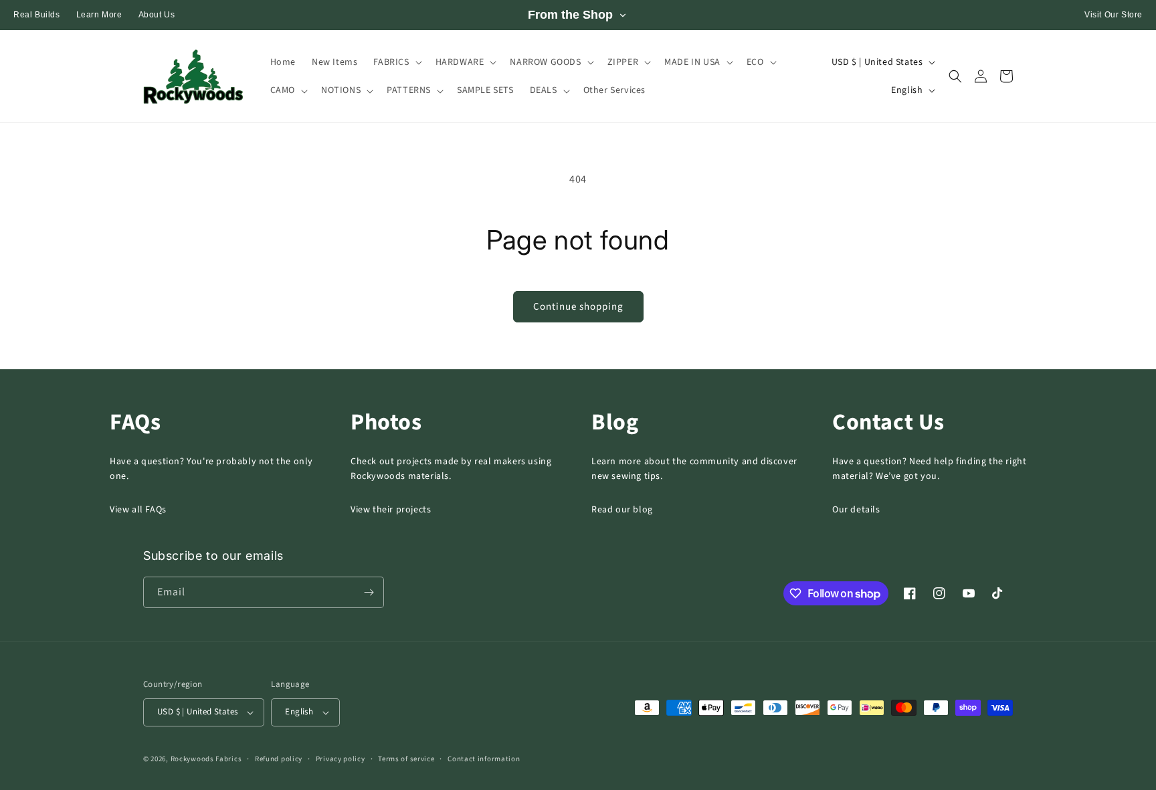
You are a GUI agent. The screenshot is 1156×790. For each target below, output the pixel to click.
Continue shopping (578, 307)
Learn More (99, 14)
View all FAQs (138, 509)
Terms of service (406, 759)
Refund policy (278, 759)
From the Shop (570, 14)
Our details (856, 509)
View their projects (391, 509)
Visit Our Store (1113, 14)
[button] (396, 62)
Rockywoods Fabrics (206, 759)
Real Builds (36, 14)
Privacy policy (340, 759)
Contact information (484, 759)
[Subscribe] (368, 592)
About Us (156, 14)
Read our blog (622, 509)
